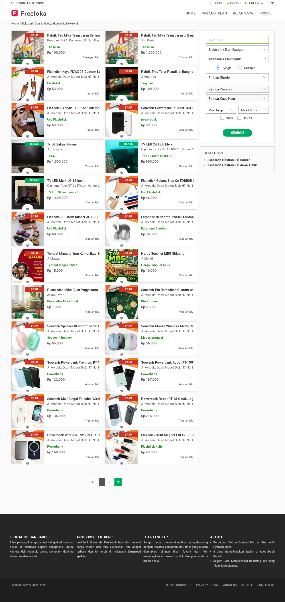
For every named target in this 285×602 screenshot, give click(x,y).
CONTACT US (266, 585)
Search (237, 133)
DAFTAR (235, 3)
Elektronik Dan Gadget (35, 23)
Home (190, 13)
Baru (229, 118)
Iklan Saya (243, 13)
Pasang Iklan (214, 13)
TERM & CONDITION (178, 585)
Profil (265, 13)
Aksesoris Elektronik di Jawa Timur (232, 165)
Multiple (249, 68)
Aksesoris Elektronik (65, 23)
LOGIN (218, 3)
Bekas (247, 118)
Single (227, 68)
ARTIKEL (247, 585)
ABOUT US (230, 585)
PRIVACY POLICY (207, 585)
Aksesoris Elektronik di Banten (229, 160)
